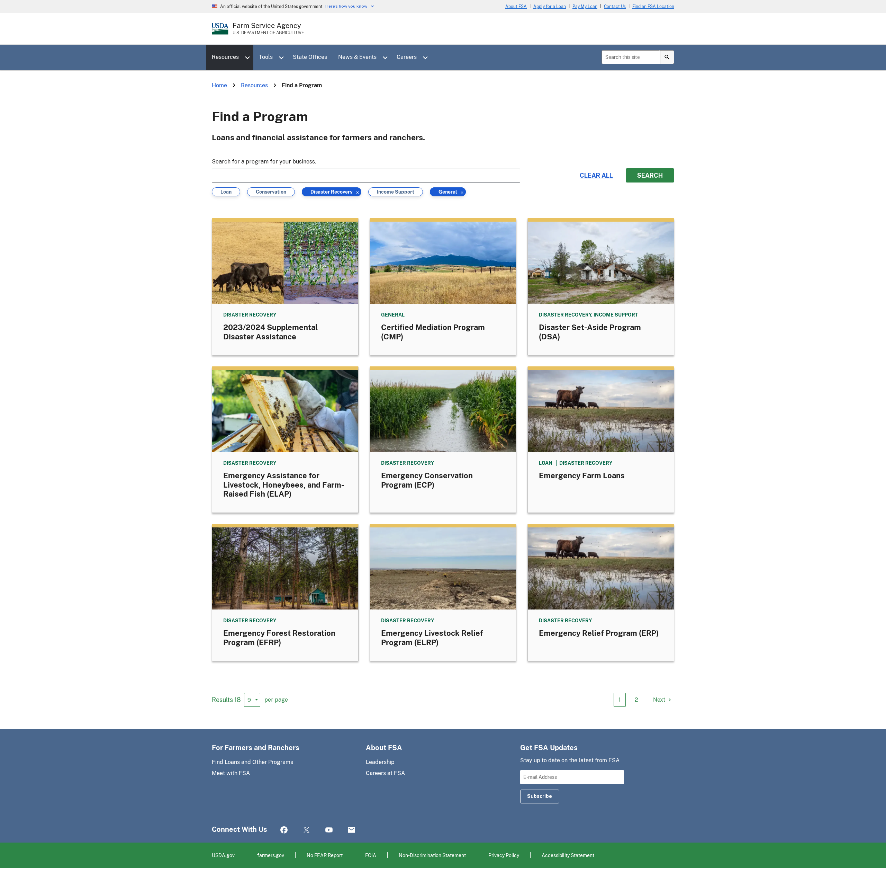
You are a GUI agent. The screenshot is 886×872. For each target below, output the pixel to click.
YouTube (329, 830)
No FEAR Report (325, 855)
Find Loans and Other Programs (252, 762)
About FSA (516, 6)
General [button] (448, 192)
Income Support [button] (395, 192)
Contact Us (615, 6)
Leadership (380, 762)
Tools (266, 57)
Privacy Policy (503, 855)
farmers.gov (270, 855)
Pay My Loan (584, 6)
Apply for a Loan (549, 6)
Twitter (306, 830)
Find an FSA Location (653, 6)
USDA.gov (223, 855)
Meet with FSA (231, 773)
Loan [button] (227, 192)
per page (276, 699)
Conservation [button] (271, 192)
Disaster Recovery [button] (331, 192)
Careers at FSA (385, 773)
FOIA (370, 855)
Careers (407, 57)
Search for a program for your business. (264, 161)
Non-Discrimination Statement (432, 855)
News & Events (357, 57)
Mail (351, 830)
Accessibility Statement (568, 855)
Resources (225, 57)
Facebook (284, 830)
